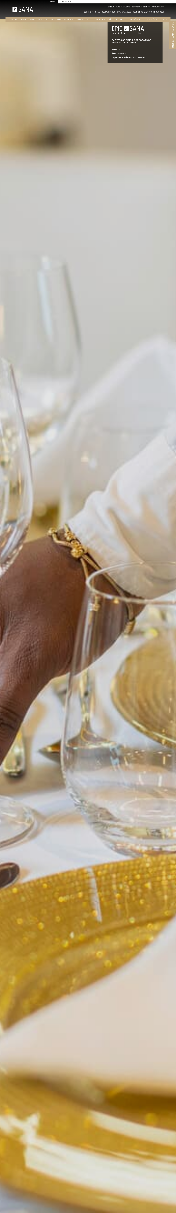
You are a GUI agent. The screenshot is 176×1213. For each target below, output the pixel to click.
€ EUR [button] (146, 7)
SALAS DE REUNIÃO (103, 19)
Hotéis (97, 12)
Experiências (135, 19)
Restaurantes (108, 12)
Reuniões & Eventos (142, 12)
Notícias (110, 7)
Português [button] (158, 7)
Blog (118, 7)
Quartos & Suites (38, 19)
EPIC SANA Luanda (17, 19)
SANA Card (125, 7)
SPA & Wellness (124, 12)
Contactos (136, 7)
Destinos (88, 12)
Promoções (158, 12)
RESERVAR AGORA (172, 35)
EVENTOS (120, 19)
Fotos (163, 19)
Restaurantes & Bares (61, 19)
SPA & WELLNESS (84, 19)
